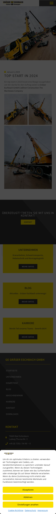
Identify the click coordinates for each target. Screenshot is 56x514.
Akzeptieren (28, 489)
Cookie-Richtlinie (15, 510)
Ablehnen (28, 497)
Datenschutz (30, 510)
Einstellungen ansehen (28, 504)
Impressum (43, 510)
